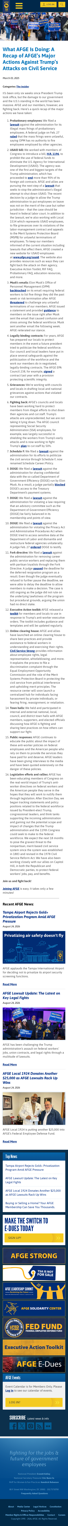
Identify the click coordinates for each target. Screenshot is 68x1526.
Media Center (23, 1506)
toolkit (14, 613)
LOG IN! (14, 1402)
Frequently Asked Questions (34, 1493)
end (30, 177)
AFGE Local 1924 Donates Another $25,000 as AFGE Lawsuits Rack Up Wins (30, 1078)
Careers (61, 1515)
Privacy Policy (28, 1511)
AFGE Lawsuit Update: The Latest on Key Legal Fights (31, 1180)
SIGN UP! (14, 1238)
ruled (13, 136)
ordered (35, 547)
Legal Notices (39, 1506)
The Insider (22, 86)
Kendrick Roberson (50, 1482)
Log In (9, 1390)
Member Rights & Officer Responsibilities (24, 1515)
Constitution (55, 1506)
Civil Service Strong (22, 650)
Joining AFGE (11, 888)
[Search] (61, 4)
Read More (10, 984)
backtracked (18, 290)
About (11, 1506)
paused (38, 568)
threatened (17, 302)
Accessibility (44, 1511)
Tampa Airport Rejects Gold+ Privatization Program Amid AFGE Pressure (29, 916)
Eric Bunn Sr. (48, 1478)
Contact (51, 1515)
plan (24, 445)
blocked (60, 484)
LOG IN (50, 4)
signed (48, 371)
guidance (50, 310)
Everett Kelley (43, 1474)
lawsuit (14, 124)
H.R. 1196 (53, 153)
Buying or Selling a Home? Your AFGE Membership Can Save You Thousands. (30, 1205)
